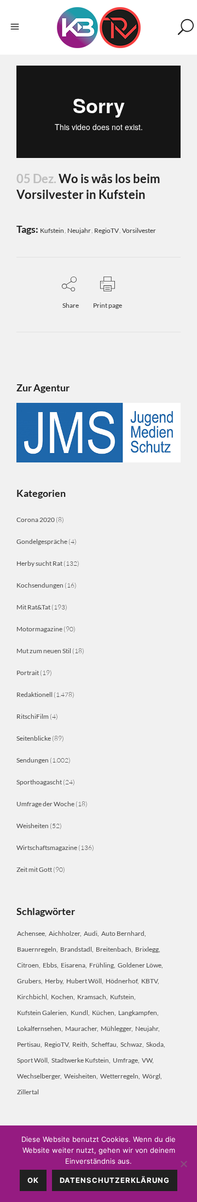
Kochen (62, 997)
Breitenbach (113, 949)
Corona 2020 (35, 519)
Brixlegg (147, 949)
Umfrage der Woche (45, 804)
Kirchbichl (32, 997)
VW (147, 1060)
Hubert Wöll (84, 981)
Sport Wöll (32, 1060)
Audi (90, 933)
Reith (80, 1044)
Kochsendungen (39, 585)
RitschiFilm (32, 716)
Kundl (79, 1012)
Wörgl (151, 1076)
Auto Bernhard (122, 933)
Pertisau (28, 1044)
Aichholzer (64, 933)
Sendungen (32, 760)
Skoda (155, 1044)
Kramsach (91, 997)
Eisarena (73, 965)
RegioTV (106, 230)
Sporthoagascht (39, 782)
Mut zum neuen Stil (43, 651)
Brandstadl (76, 949)
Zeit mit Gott (34, 869)
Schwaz (131, 1044)
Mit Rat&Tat (33, 607)
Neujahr (79, 230)
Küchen (103, 1012)
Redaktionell (34, 694)
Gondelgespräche (41, 541)
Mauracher (81, 1028)
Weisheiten (32, 826)
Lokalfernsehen (39, 1028)
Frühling (101, 965)
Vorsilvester (139, 230)
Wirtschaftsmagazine (46, 847)
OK (33, 1180)
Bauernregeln (36, 949)
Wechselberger (38, 1076)
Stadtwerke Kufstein (80, 1060)
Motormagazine (39, 629)
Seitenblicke (33, 738)
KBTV (149, 981)
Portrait (27, 673)
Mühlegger (116, 1028)
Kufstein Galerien (42, 1012)
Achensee (31, 933)
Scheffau (104, 1044)
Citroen (28, 965)
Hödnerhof (121, 981)
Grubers (29, 981)
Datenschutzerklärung (115, 1180)
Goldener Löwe (139, 965)
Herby (53, 981)
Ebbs (50, 965)
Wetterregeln (119, 1076)
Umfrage (125, 1060)
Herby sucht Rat (39, 563)
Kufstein (52, 230)
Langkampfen (137, 1012)
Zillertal (28, 1092)
